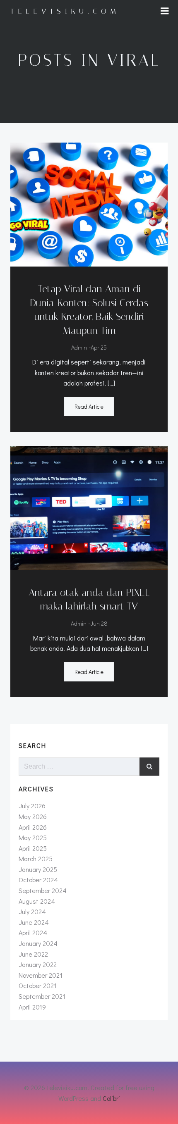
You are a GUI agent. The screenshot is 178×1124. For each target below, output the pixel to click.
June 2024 (34, 922)
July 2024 (32, 911)
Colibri (111, 1098)
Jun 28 (99, 623)
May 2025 (33, 837)
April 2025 (33, 848)
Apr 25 (99, 347)
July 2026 (32, 805)
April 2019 (32, 1007)
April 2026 (33, 827)
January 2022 (38, 964)
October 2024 (38, 879)
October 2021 (38, 985)
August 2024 (37, 901)
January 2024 (38, 943)
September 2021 (42, 996)
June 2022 (33, 954)
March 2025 (36, 858)
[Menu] (165, 11)
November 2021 (41, 975)
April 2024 (33, 932)
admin (79, 347)
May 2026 (33, 816)
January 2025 (38, 869)
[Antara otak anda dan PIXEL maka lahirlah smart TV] (89, 507)
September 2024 (43, 890)
